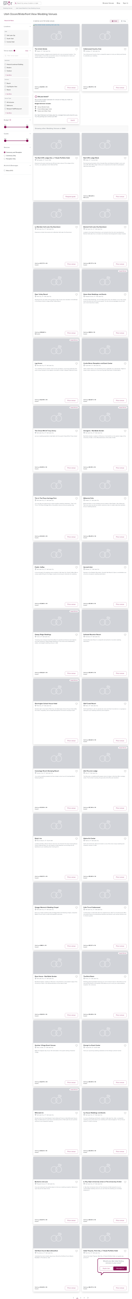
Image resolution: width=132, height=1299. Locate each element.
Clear (26, 51)
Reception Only (11, 159)
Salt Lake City (11, 35)
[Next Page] (87, 1297)
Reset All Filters (9, 20)
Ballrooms (10, 105)
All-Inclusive (10, 102)
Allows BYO (9, 170)
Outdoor (9, 71)
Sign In (125, 3)
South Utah (10, 38)
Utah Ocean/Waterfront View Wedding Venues (28, 8)
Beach (9, 83)
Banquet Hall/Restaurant (14, 109)
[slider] (5, 127)
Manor (9, 90)
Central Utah (10, 42)
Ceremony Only (11, 155)
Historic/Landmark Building (15, 64)
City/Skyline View (12, 86)
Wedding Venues (7, 8)
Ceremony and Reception (14, 152)
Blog (118, 3)
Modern (9, 67)
